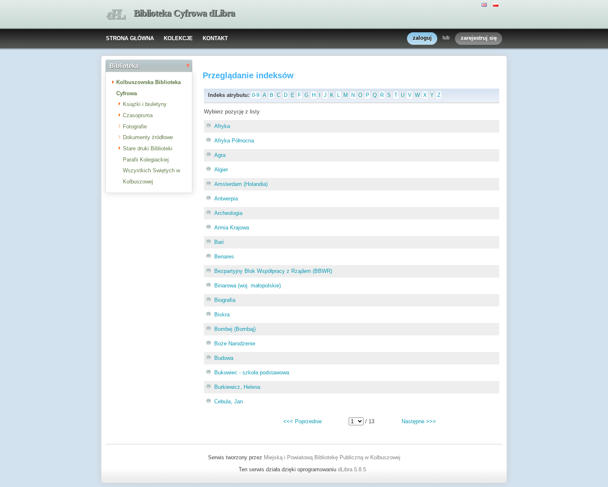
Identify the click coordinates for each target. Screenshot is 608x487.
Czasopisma (138, 115)
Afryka (222, 126)
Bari (219, 242)
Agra (219, 155)
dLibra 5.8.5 (353, 469)
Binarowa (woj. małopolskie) (247, 285)
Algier (221, 169)
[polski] (496, 4)
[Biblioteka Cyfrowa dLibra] (115, 14)
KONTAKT (215, 38)
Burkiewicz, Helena (237, 387)
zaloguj (422, 38)
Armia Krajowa (231, 227)
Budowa (223, 358)
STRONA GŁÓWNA (130, 38)
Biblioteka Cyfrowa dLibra (184, 13)
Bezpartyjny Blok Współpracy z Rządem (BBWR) (273, 271)
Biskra (222, 314)
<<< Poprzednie (302, 421)
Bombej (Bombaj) (235, 329)
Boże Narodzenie (234, 343)
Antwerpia (226, 198)
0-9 (255, 95)
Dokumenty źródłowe (148, 137)
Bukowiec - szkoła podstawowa (251, 372)
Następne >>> (419, 421)
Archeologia (228, 213)
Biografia (224, 300)
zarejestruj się (479, 38)
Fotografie (135, 126)
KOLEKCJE (178, 38)
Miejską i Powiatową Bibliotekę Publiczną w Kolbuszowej (332, 457)
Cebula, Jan (228, 401)
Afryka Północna (234, 140)
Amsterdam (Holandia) (241, 184)
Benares (224, 256)
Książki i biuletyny (145, 104)
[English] (485, 4)
